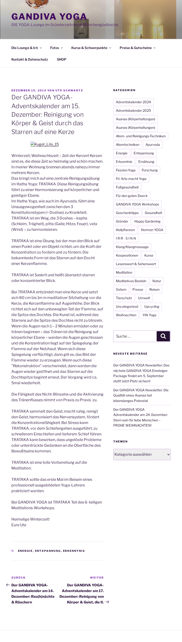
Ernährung (146, 162)
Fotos (54, 48)
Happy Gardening (147, 221)
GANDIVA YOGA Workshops (137, 204)
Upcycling (151, 306)
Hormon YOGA (152, 230)
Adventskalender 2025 (133, 110)
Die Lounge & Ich (24, 48)
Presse (137, 289)
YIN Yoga (149, 315)
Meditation (124, 272)
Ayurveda (153, 145)
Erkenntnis (74, 551)
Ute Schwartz (69, 90)
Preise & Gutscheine (136, 48)
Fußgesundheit (127, 187)
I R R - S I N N (126, 238)
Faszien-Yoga (126, 170)
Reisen (154, 289)
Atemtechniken (127, 145)
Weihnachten (126, 315)
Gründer (122, 221)
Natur (156, 281)
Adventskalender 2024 (133, 102)
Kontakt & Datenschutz (29, 59)
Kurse (148, 255)
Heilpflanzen (125, 230)
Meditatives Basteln (131, 281)
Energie (25, 551)
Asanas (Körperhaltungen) (135, 119)
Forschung (150, 170)
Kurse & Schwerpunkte (89, 48)
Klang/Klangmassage (132, 247)
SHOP (61, 59)
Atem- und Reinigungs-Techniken (141, 136)
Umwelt (144, 298)
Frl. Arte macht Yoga (131, 179)
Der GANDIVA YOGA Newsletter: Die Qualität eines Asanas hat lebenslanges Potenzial (140, 395)
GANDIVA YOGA (49, 16)
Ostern (121, 289)
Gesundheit (153, 213)
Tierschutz (124, 298)
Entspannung (48, 551)
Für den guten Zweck (132, 196)
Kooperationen (127, 255)
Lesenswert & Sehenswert (136, 264)
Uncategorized (127, 306)
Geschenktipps (127, 213)
